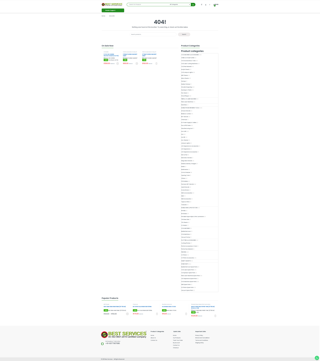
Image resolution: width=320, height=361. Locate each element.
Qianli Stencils (185, 187)
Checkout (176, 348)
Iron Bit (183, 137)
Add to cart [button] (156, 63)
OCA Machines (185, 234)
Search (184, 34)
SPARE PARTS (184, 264)
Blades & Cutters (186, 114)
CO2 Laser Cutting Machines (189, 63)
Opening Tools (185, 175)
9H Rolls (183, 210)
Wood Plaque (185, 96)
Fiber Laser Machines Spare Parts (190, 275)
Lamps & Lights (185, 143)
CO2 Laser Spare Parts (187, 270)
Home (103, 16)
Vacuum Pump (185, 237)
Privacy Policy (199, 335)
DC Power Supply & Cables (188, 122)
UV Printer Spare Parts (187, 287)
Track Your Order (178, 340)
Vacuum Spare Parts (187, 290)
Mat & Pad (184, 155)
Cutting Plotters (185, 243)
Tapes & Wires (185, 202)
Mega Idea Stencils (186, 161)
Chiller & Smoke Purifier (187, 58)
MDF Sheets (184, 75)
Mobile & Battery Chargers (188, 163)
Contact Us (154, 340)
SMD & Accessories (186, 193)
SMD (182, 196)
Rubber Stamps (185, 84)
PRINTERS (183, 252)
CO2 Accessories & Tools (129, 52)
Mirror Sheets (185, 78)
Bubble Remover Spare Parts (189, 267)
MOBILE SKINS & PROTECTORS (189, 208)
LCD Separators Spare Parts (189, 278)
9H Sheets (184, 213)
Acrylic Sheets (185, 69)
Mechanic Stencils (186, 158)
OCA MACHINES (185, 228)
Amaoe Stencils (185, 111)
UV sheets (106, 52)
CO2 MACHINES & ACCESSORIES (190, 55)
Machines (184, 105)
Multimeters (184, 169)
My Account (176, 343)
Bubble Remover (186, 231)
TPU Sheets (184, 222)
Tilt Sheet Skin (185, 219)
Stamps (183, 81)
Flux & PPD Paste (186, 125)
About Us (153, 338)
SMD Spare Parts (185, 284)
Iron (182, 134)
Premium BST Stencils (187, 184)
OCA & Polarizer (185, 172)
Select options (127, 313)
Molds (182, 166)
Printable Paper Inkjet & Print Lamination (192, 216)
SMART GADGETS (186, 261)
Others (183, 178)
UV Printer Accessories (130, 52)
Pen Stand (184, 93)
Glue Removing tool (186, 128)
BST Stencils (184, 116)
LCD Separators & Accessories (189, 146)
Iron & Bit (183, 131)
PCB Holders (184, 181)
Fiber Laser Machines (187, 102)
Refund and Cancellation (202, 338)
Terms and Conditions (201, 340)
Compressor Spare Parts (188, 273)
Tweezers (184, 205)
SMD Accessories (186, 199)
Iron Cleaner (184, 140)
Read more (117, 63)
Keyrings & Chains (186, 90)
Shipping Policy (199, 343)
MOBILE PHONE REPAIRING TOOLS (190, 108)
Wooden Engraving (186, 87)
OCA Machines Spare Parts (188, 281)
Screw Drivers (185, 190)
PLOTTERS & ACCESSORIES (188, 240)
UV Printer (184, 255)
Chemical (184, 119)
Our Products (176, 338)
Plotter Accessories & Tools (189, 246)
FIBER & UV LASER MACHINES (188, 99)
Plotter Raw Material (186, 249)
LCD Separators (185, 149)
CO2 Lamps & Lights (187, 72)
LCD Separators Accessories (189, 152)
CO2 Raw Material (186, 66)
